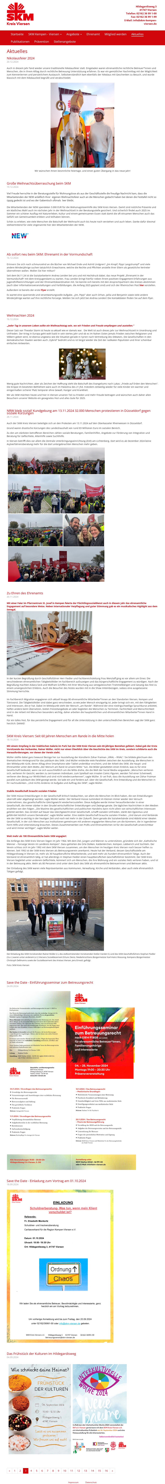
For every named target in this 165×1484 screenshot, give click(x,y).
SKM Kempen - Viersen (44, 34)
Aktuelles (137, 34)
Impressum (73, 1482)
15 (99, 1470)
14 (92, 1470)
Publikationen (20, 41)
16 (106, 1470)
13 (85, 1470)
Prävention (41, 41)
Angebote (73, 34)
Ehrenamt (93, 34)
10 (64, 1470)
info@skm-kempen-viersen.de (145, 22)
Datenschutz (91, 1482)
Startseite (17, 34)
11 (71, 1470)
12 (78, 1470)
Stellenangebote (65, 41)
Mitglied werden (115, 34)
